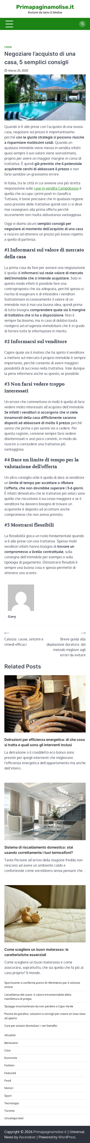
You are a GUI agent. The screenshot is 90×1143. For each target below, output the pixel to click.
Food (7, 1080)
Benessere (11, 1043)
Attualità (10, 1035)
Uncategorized (13, 1118)
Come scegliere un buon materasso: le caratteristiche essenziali (36, 952)
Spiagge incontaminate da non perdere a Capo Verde (38, 1006)
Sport (8, 1095)
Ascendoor (27, 1137)
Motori (8, 1088)
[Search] (82, 24)
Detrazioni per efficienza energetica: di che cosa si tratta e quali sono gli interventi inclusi (44, 742)
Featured (10, 1073)
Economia (10, 1058)
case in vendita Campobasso (56, 188)
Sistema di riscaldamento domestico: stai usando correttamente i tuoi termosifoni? (38, 850)
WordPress (66, 1137)
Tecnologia (11, 1103)
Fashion (9, 1065)
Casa (8, 47)
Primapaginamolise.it (45, 7)
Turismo (9, 1110)
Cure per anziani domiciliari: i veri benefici (30, 1025)
